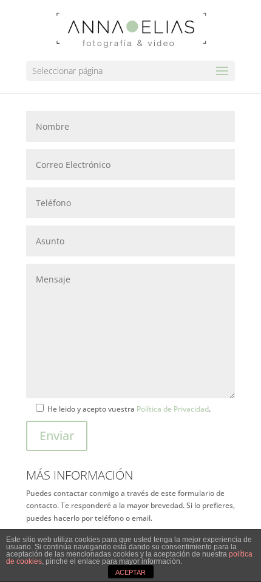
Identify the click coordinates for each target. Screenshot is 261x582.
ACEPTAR (130, 572)
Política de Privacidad (173, 409)
